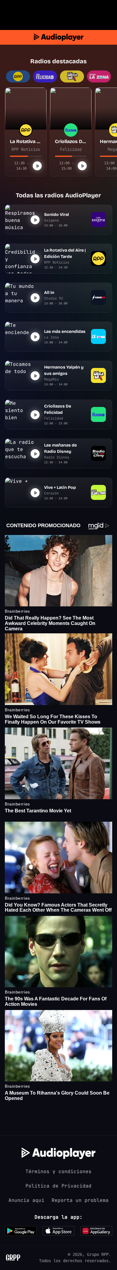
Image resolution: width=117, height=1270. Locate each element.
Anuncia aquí (26, 1200)
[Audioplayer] (58, 37)
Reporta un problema (80, 1200)
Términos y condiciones (59, 1171)
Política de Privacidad (59, 1186)
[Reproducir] (37, 165)
